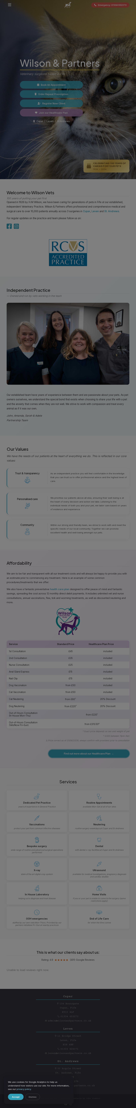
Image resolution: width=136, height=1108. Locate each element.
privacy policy (24, 1089)
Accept (16, 1097)
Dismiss (32, 1097)
